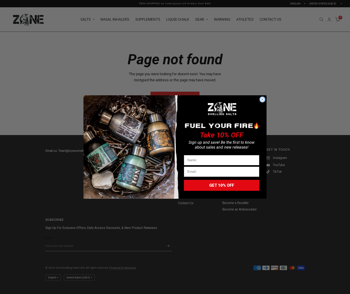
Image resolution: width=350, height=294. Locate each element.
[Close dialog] (262, 99)
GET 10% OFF (221, 185)
